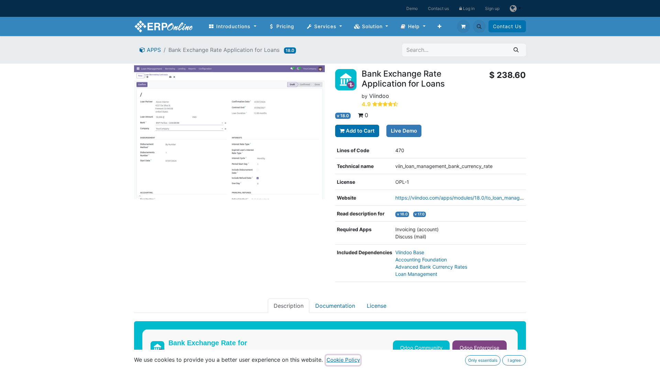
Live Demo (404, 130)
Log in (468, 8)
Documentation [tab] (335, 305)
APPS (153, 49)
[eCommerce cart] (463, 26)
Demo (412, 8)
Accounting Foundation (421, 259)
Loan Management (416, 274)
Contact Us (507, 26)
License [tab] (376, 305)
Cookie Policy (343, 360)
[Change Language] (515, 8)
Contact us (438, 8)
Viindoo (379, 95)
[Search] (516, 50)
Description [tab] (289, 305)
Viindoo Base (409, 252)
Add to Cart (359, 130)
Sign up (492, 8)
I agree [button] (514, 360)
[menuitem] (232, 26)
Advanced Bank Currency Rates (431, 267)
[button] (479, 26)
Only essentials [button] (482, 360)
